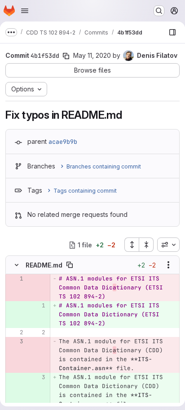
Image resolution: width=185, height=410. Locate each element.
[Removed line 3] (15, 341)
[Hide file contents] (16, 264)
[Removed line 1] (15, 278)
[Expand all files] (131, 244)
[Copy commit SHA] (66, 56)
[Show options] (168, 264)
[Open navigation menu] (25, 11)
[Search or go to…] (159, 10)
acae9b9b (62, 142)
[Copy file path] (69, 264)
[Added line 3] (37, 377)
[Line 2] (15, 332)
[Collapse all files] (146, 244)
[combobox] (168, 244)
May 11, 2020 (92, 55)
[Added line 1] (37, 305)
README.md (44, 265)
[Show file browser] (172, 32)
